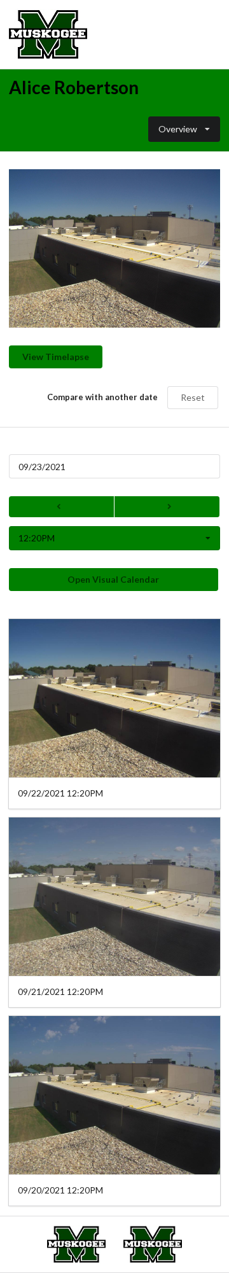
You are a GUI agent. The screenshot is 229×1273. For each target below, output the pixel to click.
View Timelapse (55, 356)
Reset (193, 397)
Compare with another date (102, 397)
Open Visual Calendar (113, 579)
